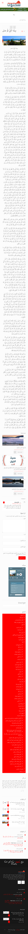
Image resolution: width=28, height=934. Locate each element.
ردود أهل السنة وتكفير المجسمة (16, 745)
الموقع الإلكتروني (23, 546)
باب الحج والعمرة (18, 645)
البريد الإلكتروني (23, 540)
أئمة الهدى (21, 615)
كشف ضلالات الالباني (17, 757)
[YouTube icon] (8, 932)
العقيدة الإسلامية (20, 637)
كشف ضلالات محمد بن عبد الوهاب (15, 764)
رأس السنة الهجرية (18, 667)
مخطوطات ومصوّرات (20, 715)
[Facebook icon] (9, 932)
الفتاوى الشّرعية (21, 640)
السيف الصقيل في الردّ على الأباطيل (18, 635)
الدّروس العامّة (21, 632)
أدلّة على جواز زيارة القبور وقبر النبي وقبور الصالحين (13, 721)
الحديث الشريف (18, 627)
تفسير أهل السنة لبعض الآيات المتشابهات (15, 738)
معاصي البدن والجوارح (20, 769)
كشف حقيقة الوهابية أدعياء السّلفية (15, 750)
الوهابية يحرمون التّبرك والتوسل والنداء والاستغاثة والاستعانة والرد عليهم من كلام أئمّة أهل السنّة (14, 730)
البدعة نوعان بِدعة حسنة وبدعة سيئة (16, 725)
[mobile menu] (2, 3)
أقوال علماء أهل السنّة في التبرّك (16, 723)
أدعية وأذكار (21, 617)
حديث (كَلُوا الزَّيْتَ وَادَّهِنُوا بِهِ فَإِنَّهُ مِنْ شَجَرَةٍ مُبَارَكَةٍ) (13, 837)
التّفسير (22, 625)
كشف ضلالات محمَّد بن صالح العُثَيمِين (15, 761)
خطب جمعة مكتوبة (20, 679)
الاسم (24, 534)
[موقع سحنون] (14, 4)
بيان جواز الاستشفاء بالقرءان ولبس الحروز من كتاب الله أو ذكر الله (12, 734)
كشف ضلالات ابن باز (17, 754)
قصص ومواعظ (21, 711)
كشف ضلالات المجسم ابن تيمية (16, 759)
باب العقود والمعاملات (17, 654)
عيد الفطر (19, 676)
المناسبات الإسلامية (20, 659)
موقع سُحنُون (18, 930)
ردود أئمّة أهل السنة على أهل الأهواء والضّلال (14, 742)
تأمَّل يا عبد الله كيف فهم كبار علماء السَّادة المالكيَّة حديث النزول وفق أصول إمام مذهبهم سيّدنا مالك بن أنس (15, 468)
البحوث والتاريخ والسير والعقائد (18, 622)
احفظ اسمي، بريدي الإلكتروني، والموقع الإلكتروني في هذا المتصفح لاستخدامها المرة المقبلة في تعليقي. (14, 553)
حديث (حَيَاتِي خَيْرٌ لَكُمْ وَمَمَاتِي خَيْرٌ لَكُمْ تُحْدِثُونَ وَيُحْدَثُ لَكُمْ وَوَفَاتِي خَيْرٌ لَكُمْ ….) (13, 851)
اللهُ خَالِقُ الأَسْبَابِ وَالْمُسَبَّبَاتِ (21, 448)
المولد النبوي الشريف (18, 664)
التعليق (24, 518)
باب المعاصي (19, 657)
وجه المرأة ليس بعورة (18, 766)
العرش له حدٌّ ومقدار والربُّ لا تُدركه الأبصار (19, 489)
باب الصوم (19, 649)
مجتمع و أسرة (21, 713)
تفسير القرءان (19, 630)
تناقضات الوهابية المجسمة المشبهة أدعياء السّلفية (14, 740)
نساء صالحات (21, 771)
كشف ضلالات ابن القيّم (17, 752)
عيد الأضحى (19, 674)
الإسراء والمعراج (18, 662)
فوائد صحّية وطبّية (20, 706)
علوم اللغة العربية (21, 704)
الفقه (22, 642)
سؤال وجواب (21, 681)
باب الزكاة (19, 647)
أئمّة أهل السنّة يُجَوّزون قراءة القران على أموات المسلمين (13, 718)
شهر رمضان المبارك (18, 669)
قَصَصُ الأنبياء (21, 708)
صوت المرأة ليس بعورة (17, 747)
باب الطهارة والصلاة (18, 652)
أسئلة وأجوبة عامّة (18, 684)
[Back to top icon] (4, 929)
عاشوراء (20, 672)
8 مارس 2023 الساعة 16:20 (16, 504)
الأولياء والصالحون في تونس (19, 620)
